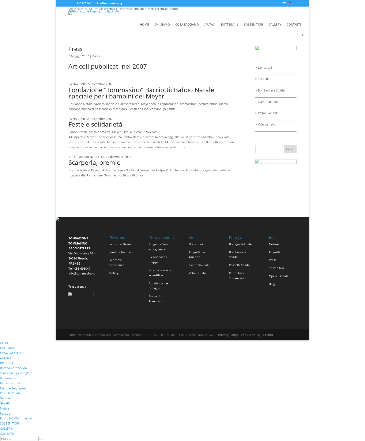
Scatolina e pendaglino (16, 373)
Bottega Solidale (240, 244)
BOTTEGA (227, 24)
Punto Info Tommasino (16, 418)
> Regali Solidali (266, 113)
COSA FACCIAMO (187, 24)
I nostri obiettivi (120, 252)
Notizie (274, 244)
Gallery (113, 273)
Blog (272, 284)
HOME (144, 24)
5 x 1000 (264, 79)
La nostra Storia (120, 244)
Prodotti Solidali (240, 265)
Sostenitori (276, 268)
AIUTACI (209, 24)
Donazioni (265, 68)
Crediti (268, 335)
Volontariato (266, 124)
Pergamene (8, 378)
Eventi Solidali (268, 102)
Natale (4, 408)
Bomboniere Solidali (272, 90)
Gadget (5, 398)
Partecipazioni (10, 383)
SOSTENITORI (253, 24)
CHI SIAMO (162, 24)
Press (75, 49)
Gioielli (5, 403)
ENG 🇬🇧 (286, 3)
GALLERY (274, 24)
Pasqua (5, 413)
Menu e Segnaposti (13, 388)
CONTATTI (294, 24)
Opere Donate (279, 276)
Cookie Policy (250, 335)
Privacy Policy (228, 335)
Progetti (274, 252)
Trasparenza (77, 286)
